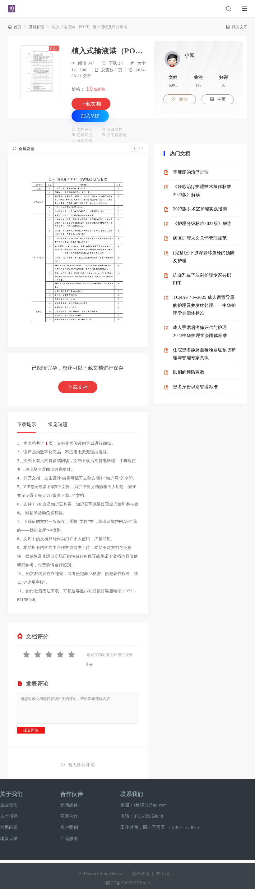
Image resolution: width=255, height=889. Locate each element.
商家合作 (69, 816)
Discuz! (117, 873)
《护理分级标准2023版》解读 (202, 223)
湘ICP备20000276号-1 (127, 882)
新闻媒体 (69, 805)
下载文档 (91, 103)
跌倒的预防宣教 (188, 372)
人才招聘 (9, 816)
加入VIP (90, 116)
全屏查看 (23, 149)
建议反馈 (9, 838)
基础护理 (36, 27)
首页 (14, 27)
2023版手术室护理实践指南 (200, 209)
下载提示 (26, 424)
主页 (218, 99)
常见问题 (57, 424)
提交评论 (31, 730)
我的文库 (236, 27)
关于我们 (11, 794)
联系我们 (131, 794)
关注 (179, 99)
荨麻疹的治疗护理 (191, 172)
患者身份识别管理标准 (195, 386)
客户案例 (69, 827)
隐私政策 (141, 873)
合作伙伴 (71, 794)
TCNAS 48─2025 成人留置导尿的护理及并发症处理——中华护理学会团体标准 (204, 305)
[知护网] (11, 6)
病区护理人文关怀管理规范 (200, 238)
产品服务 (69, 838)
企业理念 (9, 805)
